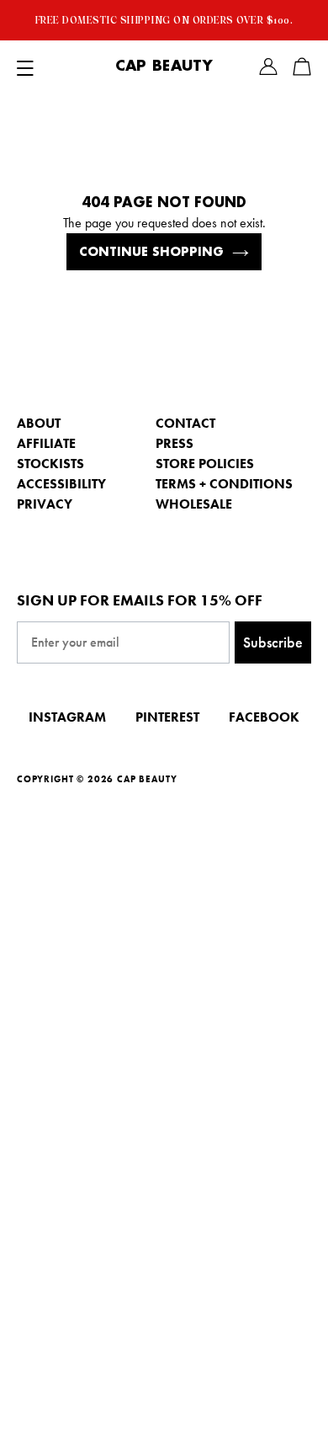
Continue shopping (151, 252)
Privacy (44, 504)
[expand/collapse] (25, 66)
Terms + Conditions (224, 484)
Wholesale (194, 504)
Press (174, 443)
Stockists (50, 463)
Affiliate (46, 443)
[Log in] (268, 66)
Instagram (67, 717)
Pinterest (167, 717)
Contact (185, 423)
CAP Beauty (164, 66)
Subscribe (273, 642)
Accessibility (61, 484)
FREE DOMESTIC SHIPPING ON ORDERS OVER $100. (164, 20)
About (39, 423)
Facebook (264, 717)
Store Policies (205, 463)
